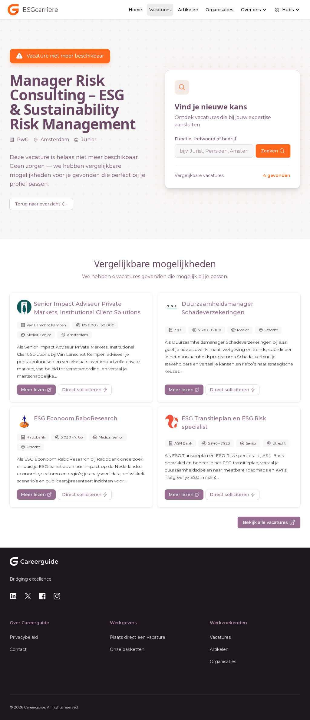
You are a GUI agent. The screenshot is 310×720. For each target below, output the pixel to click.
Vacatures (160, 9)
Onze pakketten (127, 649)
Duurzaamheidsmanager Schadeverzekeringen (217, 308)
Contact (18, 649)
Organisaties (219, 9)
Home (135, 9)
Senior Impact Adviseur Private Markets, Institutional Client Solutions (87, 308)
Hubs (288, 9)
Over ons (251, 9)
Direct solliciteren (81, 389)
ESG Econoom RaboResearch (75, 418)
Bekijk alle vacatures (265, 522)
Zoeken (269, 151)
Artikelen (188, 9)
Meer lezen (33, 389)
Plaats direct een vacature (137, 637)
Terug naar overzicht (37, 204)
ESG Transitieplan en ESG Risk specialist (224, 422)
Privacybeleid (24, 637)
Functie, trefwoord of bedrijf (205, 139)
